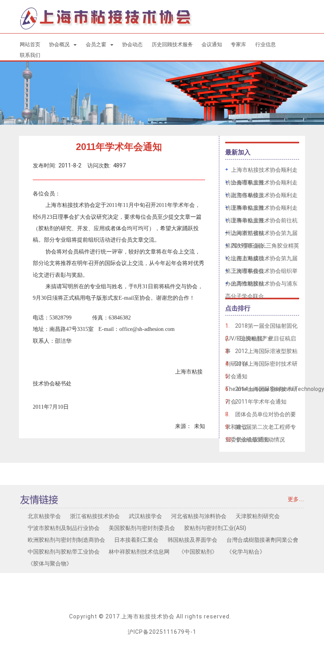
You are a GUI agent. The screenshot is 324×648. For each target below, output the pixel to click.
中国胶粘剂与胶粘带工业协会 (64, 551)
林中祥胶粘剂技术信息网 (139, 551)
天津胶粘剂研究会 (257, 516)
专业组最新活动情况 (260, 439)
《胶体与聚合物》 (50, 563)
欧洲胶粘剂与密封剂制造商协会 (66, 540)
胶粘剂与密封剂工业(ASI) (215, 528)
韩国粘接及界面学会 (192, 540)
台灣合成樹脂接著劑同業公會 (262, 540)
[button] (63, 44)
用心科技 (243, 616)
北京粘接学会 (44, 516)
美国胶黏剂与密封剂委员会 (142, 528)
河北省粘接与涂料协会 (198, 516)
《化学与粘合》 (245, 551)
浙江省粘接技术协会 (95, 516)
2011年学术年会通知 (260, 401)
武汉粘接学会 (145, 516)
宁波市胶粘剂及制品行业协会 (64, 528)
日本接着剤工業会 (136, 540)
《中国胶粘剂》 (198, 551)
